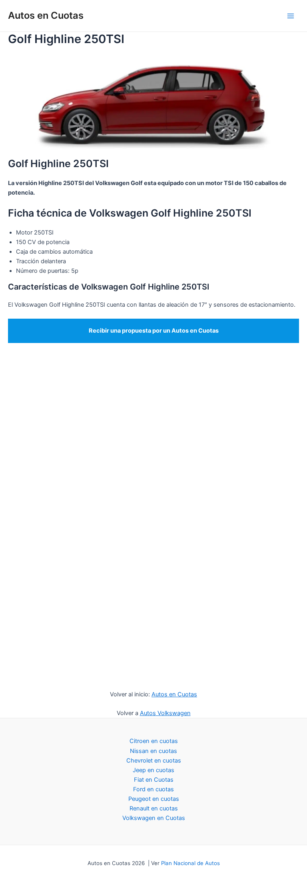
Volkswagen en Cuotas (153, 818)
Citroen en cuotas (154, 741)
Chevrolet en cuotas (153, 760)
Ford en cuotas (153, 789)
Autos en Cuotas (46, 15)
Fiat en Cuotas (153, 779)
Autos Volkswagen (165, 713)
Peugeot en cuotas (153, 798)
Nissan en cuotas (153, 751)
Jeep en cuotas (153, 770)
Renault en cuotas (154, 808)
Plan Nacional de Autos (190, 863)
